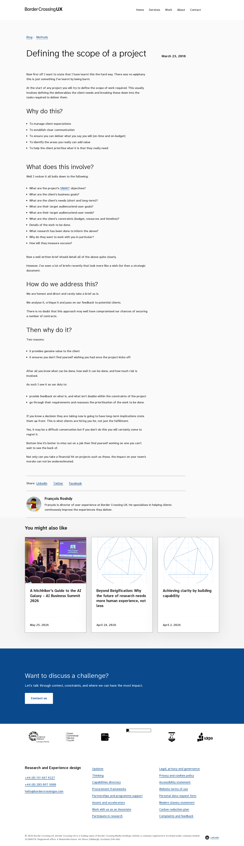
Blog (29, 37)
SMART (65, 188)
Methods (42, 37)
